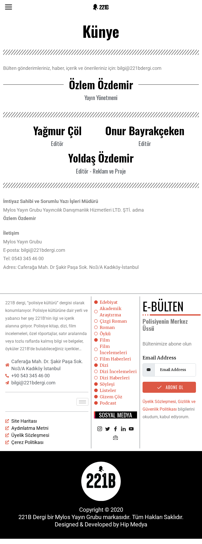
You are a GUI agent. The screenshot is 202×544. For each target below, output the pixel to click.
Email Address (159, 358)
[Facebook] (115, 429)
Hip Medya (133, 524)
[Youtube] (131, 429)
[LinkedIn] (123, 429)
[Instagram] (100, 429)
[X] (108, 429)
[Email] (115, 438)
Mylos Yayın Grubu (78, 517)
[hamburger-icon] (82, 402)
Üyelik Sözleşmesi (159, 401)
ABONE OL (173, 387)
